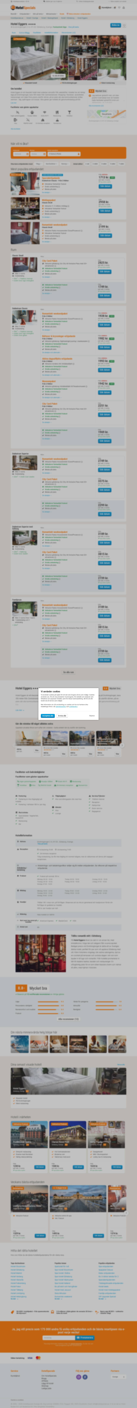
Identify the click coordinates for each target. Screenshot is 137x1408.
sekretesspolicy (61, 706)
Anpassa (92, 716)
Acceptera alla (47, 716)
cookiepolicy (73, 706)
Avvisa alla (62, 716)
